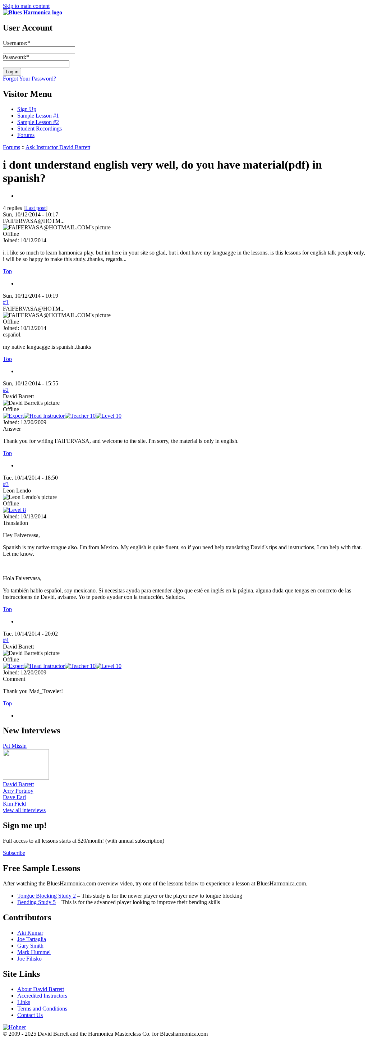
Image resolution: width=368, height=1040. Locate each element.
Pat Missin (15, 746)
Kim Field (14, 804)
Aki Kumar (30, 933)
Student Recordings (39, 128)
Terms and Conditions (42, 1008)
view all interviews (24, 810)
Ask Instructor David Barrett (58, 147)
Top (7, 271)
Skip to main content (26, 6)
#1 (6, 302)
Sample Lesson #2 (38, 122)
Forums (25, 135)
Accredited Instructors (42, 996)
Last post (35, 208)
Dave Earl (14, 797)
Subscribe (14, 853)
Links (23, 1002)
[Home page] (32, 12)
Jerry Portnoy (18, 791)
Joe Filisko (29, 959)
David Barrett (18, 784)
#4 (6, 640)
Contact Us (30, 1015)
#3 (6, 484)
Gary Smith (30, 946)
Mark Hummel (34, 952)
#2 (6, 390)
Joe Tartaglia (31, 939)
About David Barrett (40, 989)
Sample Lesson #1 (38, 116)
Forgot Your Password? (29, 78)
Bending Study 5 (36, 902)
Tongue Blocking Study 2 (46, 896)
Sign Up (26, 109)
